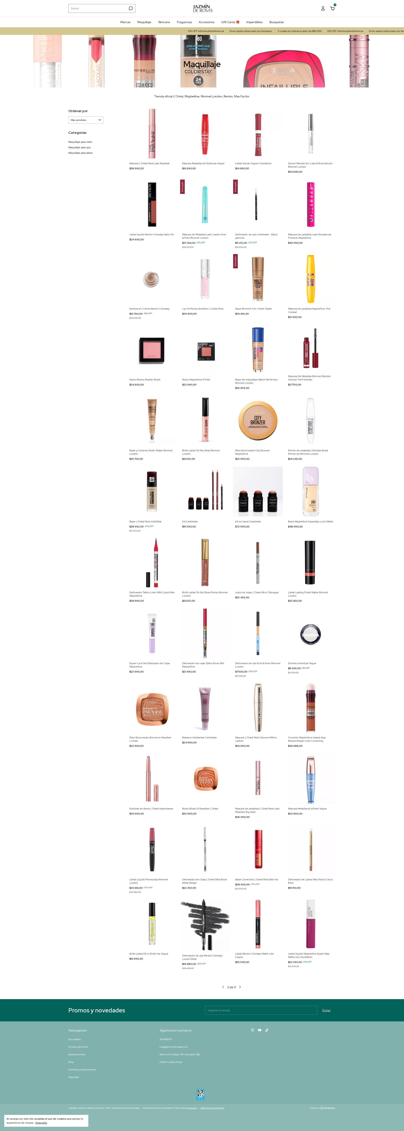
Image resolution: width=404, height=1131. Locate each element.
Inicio (195, 54)
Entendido (41, 1122)
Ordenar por (78, 111)
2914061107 (165, 1039)
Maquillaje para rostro (80, 142)
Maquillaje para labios (80, 153)
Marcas (125, 22)
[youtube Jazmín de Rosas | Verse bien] (259, 1030)
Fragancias (184, 22)
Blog (71, 1062)
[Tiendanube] (322, 1108)
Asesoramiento (76, 1054)
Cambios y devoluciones (82, 1069)
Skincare (164, 22)
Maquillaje (144, 22)
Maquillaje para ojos (79, 147)
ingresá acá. (192, 1108)
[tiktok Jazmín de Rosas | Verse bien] (266, 1030)
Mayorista (73, 1077)
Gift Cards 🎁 (230, 22)
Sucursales (74, 1039)
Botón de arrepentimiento (212, 1108)
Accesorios (206, 22)
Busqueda (277, 22)
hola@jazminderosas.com (173, 1047)
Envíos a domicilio (78, 1047)
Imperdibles (254, 22)
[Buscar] (130, 8)
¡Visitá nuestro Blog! (170, 1062)
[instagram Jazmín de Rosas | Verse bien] (252, 1030)
